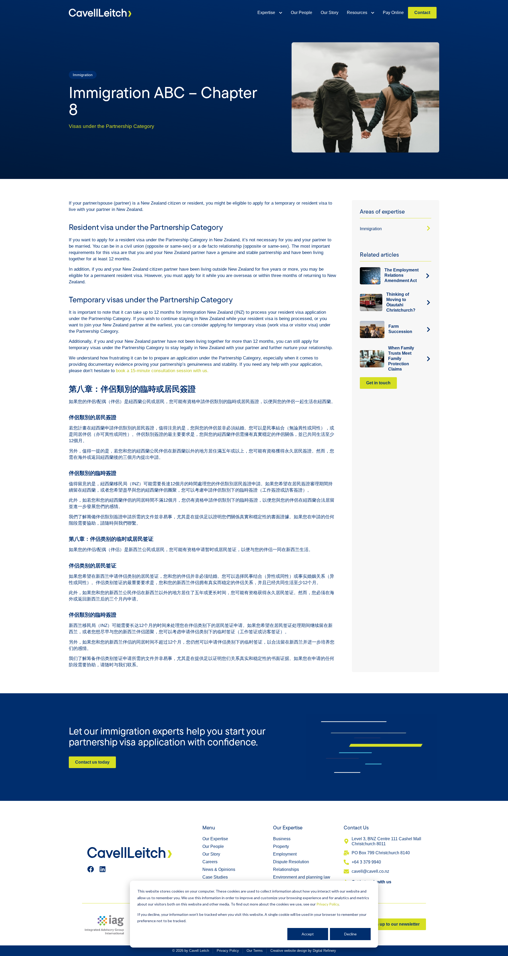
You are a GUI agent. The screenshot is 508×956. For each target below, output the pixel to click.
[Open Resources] (372, 13)
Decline (350, 934)
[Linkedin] (102, 869)
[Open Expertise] (280, 13)
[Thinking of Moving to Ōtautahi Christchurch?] (428, 302)
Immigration (371, 229)
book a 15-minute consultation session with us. (162, 370)
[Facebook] (90, 869)
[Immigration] (428, 228)
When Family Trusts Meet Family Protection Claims (401, 358)
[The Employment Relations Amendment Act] (427, 276)
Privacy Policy (327, 904)
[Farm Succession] (428, 329)
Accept (308, 934)
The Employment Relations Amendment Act (401, 275)
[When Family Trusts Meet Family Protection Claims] (428, 359)
